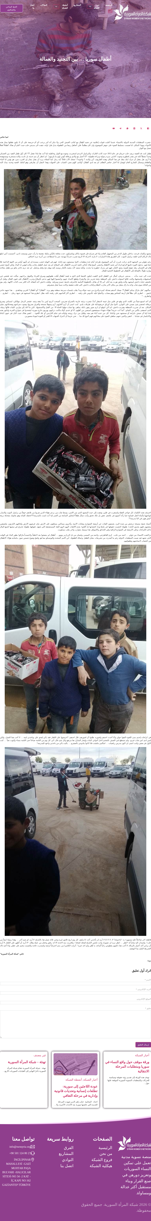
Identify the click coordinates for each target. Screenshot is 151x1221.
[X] (141, 128)
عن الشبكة (96, 6)
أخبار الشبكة (142, 1055)
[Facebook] (148, 128)
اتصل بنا (32, 6)
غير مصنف (40, 1055)
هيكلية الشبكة (101, 1166)
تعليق (148, 1008)
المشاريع (77, 5)
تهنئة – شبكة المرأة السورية (27, 1062)
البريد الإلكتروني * (143, 989)
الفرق (69, 1147)
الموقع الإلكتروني (144, 999)
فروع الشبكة (101, 1159)
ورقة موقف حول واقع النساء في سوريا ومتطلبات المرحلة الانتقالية (127, 1066)
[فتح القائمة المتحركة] (110, 11)
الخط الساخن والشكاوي (11, 8)
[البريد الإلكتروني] (114, 128)
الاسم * (148, 980)
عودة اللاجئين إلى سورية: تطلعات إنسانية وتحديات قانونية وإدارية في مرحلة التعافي (76, 1091)
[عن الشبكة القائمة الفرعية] (90, 6)
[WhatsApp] (127, 128)
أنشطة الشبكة (65, 6)
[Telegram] (120, 128)
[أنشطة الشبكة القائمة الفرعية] (56, 6)
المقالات (43, 5)
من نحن (105, 1153)
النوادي (68, 1159)
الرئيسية (108, 5)
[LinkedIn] (134, 128)
